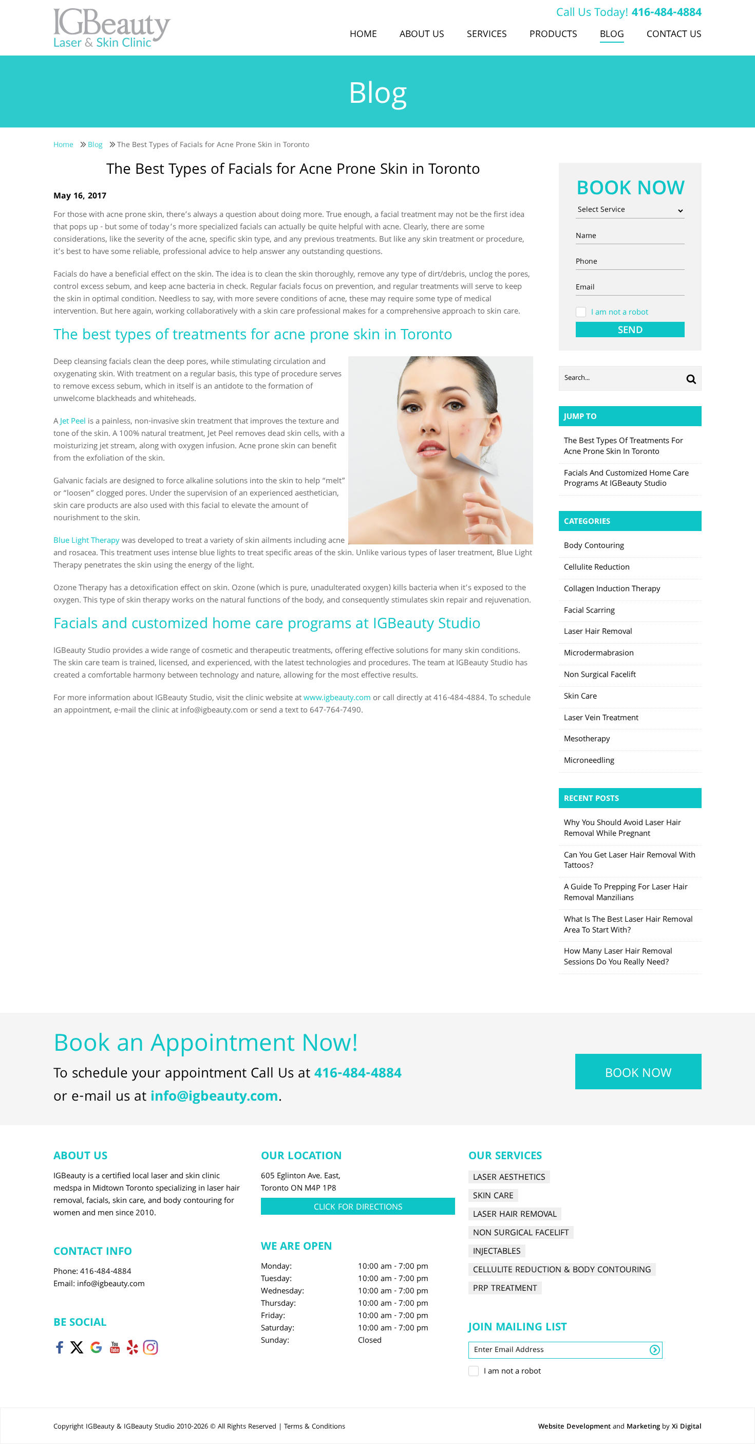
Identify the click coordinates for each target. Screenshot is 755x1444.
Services (487, 35)
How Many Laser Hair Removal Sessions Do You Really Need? (618, 957)
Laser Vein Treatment (601, 718)
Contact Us (674, 35)
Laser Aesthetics (509, 1177)
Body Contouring (594, 546)
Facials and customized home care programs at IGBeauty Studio (626, 479)
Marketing (643, 1427)
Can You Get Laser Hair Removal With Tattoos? (629, 861)
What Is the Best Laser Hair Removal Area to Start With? (628, 925)
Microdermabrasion (599, 654)
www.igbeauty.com (337, 698)
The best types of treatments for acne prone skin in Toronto (623, 447)
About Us (422, 35)
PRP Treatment (505, 1288)
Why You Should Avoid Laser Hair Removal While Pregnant (622, 829)
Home (363, 35)
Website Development (574, 1427)
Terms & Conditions (314, 1427)
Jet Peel (73, 422)
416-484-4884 (667, 13)
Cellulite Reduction (597, 568)
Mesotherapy (587, 739)
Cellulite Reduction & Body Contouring (562, 1270)
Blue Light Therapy (86, 541)
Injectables (497, 1251)
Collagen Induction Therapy (612, 589)
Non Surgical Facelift (600, 675)
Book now (638, 1074)
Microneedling (589, 761)
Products (553, 35)
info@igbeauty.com (214, 1097)
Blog (612, 35)
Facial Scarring (589, 611)
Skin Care (580, 697)
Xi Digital (687, 1427)
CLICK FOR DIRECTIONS (358, 1208)
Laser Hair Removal (598, 632)
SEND (630, 330)
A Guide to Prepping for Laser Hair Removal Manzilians (626, 893)
